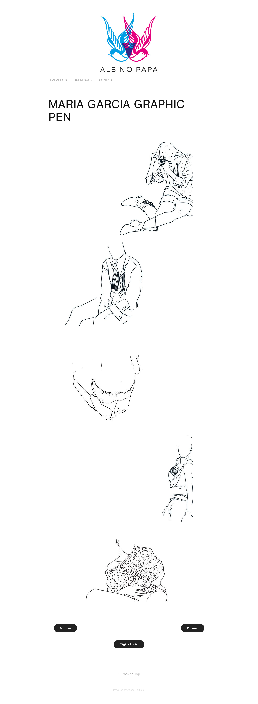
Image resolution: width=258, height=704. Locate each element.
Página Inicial (129, 644)
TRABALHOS (57, 80)
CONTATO (106, 80)
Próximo (192, 628)
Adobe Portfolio (136, 689)
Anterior (65, 628)
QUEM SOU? (83, 80)
